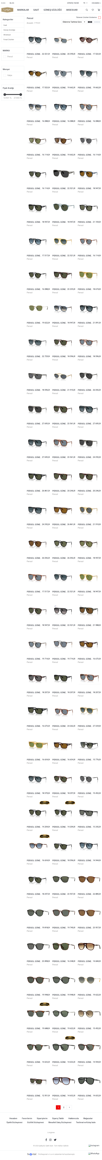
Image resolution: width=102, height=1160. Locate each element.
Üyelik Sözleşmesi (14, 1122)
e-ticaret (51, 1154)
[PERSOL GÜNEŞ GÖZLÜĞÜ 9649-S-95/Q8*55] (38, 241)
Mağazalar (88, 1118)
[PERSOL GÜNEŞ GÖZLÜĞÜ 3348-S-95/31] (38, 476)
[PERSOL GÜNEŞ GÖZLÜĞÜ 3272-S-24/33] (89, 644)
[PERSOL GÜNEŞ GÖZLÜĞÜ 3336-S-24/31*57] (89, 476)
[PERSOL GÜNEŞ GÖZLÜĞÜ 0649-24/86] (63, 1081)
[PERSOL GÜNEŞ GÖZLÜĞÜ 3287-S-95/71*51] (89, 745)
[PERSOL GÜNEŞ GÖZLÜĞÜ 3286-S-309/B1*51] (89, 140)
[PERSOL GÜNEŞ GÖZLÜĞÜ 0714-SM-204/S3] (89, 711)
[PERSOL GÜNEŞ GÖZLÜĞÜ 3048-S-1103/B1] (38, 375)
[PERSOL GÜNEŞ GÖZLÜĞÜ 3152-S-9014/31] (63, 1047)
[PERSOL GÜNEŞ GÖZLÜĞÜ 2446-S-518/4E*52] (38, 308)
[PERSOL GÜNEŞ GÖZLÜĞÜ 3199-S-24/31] (38, 1013)
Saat (5, 25)
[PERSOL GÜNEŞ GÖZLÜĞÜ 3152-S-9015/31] (89, 1047)
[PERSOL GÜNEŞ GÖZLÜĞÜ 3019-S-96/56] (89, 341)
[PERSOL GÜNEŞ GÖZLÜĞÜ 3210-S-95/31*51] (63, 980)
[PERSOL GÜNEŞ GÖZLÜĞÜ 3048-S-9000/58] (89, 812)
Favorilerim (92, 10)
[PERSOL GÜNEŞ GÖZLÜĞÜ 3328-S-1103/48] (38, 409)
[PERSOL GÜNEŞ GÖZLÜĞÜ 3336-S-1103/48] (89, 442)
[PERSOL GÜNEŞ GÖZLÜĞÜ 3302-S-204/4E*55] (89, 577)
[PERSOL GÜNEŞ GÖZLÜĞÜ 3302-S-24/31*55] (38, 610)
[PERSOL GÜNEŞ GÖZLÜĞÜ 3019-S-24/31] (63, 341)
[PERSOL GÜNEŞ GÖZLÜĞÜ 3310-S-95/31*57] (63, 677)
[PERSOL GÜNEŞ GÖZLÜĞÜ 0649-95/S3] (89, 308)
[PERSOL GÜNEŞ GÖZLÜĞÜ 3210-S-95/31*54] (38, 913)
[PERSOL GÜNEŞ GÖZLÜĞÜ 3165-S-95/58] (63, 879)
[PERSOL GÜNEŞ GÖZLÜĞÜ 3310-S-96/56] (89, 677)
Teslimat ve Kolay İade (85, 1122)
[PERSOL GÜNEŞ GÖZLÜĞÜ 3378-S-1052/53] (89, 39)
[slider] (4, 94)
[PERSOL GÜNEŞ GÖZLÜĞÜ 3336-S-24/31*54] (63, 476)
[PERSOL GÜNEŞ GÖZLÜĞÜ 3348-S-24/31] (63, 274)
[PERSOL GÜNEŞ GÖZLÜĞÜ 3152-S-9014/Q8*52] (89, 845)
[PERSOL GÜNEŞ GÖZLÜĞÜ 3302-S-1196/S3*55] (63, 577)
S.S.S (3, 3)
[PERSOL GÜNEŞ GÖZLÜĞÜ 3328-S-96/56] (63, 442)
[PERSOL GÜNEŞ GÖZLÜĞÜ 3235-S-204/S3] (63, 241)
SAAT (36, 10)
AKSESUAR (72, 10)
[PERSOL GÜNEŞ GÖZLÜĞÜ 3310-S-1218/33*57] (89, 173)
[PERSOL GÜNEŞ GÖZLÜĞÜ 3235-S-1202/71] (63, 308)
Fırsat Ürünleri (8, 40)
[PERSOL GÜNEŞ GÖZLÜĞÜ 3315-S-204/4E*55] (38, 745)
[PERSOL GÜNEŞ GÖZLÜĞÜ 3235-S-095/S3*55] (38, 39)
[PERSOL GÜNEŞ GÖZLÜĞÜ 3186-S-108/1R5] (63, 644)
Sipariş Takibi (73, 3)
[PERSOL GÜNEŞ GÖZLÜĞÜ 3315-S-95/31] (38, 711)
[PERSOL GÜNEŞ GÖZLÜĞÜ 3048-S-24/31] (38, 1081)
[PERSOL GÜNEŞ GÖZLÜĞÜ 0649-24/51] (89, 946)
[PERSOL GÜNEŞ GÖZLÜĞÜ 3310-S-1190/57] (89, 610)
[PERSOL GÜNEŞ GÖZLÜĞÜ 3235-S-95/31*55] (38, 879)
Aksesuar (7, 35)
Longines (51, 1132)
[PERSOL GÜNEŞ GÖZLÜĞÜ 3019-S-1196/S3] (38, 341)
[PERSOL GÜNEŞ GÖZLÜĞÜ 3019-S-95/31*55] (63, 845)
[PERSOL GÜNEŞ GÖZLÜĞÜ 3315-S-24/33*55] (63, 745)
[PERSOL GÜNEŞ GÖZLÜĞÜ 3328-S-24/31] (63, 409)
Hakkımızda (73, 1118)
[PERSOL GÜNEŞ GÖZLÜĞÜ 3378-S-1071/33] (38, 72)
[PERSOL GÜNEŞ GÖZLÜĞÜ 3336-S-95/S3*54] (38, 509)
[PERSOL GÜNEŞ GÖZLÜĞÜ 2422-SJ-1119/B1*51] (89, 778)
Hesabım (13, 1118)
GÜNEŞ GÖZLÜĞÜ (53, 10)
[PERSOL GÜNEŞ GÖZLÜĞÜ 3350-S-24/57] (38, 543)
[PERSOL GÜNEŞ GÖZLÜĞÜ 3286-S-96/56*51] (89, 241)
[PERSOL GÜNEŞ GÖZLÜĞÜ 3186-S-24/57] (89, 913)
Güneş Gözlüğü (9, 30)
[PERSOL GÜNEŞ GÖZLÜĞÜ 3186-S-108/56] (38, 644)
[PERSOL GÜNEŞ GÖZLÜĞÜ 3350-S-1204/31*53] (63, 207)
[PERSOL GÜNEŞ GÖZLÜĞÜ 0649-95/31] (89, 1081)
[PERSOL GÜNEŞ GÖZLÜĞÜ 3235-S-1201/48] (89, 375)
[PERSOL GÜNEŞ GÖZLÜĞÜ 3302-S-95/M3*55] (63, 610)
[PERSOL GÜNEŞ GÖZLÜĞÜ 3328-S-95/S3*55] (89, 409)
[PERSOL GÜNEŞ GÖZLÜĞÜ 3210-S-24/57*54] (89, 879)
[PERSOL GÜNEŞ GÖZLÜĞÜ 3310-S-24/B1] (38, 677)
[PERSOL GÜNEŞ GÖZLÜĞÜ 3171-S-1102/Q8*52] (38, 845)
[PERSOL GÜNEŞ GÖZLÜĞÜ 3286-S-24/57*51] (63, 140)
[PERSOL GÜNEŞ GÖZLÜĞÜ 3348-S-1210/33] (63, 509)
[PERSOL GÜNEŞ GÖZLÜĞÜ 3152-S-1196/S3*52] (89, 72)
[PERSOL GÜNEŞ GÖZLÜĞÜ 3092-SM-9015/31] (38, 1047)
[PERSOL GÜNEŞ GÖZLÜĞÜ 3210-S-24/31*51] (38, 980)
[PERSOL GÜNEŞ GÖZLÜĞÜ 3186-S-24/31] (63, 913)
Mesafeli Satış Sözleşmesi (59, 1122)
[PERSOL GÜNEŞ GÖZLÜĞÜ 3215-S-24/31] (63, 946)
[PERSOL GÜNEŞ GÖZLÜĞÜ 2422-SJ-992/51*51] (89, 1013)
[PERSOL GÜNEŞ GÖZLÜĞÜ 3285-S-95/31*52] (63, 812)
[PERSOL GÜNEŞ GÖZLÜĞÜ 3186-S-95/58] (38, 946)
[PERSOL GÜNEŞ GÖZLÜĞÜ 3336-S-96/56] (38, 577)
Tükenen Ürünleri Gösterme (86, 17)
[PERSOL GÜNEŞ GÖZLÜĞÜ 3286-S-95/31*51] (38, 173)
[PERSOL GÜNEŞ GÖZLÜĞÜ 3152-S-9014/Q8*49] (63, 106)
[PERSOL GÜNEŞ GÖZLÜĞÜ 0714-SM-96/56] (63, 711)
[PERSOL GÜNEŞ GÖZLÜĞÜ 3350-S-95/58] (63, 543)
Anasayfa (30, 23)
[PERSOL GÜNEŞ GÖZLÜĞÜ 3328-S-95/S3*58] (38, 442)
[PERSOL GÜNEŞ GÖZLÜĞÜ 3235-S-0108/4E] (89, 543)
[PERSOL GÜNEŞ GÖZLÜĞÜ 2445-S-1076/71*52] (89, 980)
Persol (29, 57)
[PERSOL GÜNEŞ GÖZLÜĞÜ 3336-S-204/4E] (89, 274)
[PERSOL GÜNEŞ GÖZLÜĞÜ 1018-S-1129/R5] (63, 375)
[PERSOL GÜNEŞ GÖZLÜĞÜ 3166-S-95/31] (63, 1013)
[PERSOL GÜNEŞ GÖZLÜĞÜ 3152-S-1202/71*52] (38, 106)
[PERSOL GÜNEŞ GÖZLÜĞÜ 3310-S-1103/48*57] (63, 173)
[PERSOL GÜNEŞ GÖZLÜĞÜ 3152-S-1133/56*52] (63, 72)
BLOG (12, 3)
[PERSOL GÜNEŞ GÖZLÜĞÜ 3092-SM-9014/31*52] (38, 274)
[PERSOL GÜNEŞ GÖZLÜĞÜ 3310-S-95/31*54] (38, 207)
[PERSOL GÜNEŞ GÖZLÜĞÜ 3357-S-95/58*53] (89, 207)
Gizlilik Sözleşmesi (35, 1122)
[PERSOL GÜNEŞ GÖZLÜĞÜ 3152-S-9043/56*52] (89, 106)
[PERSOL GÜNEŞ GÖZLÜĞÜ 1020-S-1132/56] (63, 39)
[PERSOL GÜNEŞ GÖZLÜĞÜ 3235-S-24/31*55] (63, 778)
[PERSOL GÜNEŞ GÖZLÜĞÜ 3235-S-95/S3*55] (38, 778)
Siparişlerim (42, 1118)
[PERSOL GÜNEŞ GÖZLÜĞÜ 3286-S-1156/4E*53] (38, 140)
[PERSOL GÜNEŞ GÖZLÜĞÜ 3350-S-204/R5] (89, 509)
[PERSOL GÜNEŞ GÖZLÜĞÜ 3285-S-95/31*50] (38, 812)
